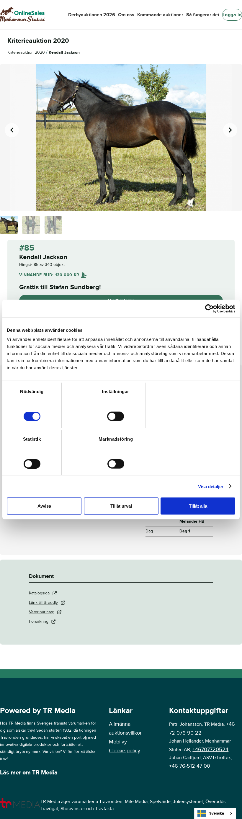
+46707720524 (210, 749)
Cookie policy (124, 751)
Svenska (216, 813)
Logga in (232, 15)
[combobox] (215, 813)
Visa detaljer (210, 486)
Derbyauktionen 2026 (91, 15)
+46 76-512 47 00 (189, 766)
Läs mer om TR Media (29, 772)
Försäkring (38, 621)
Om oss (126, 15)
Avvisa (44, 506)
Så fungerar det (202, 15)
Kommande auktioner (160, 15)
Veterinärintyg (41, 611)
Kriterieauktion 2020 (26, 52)
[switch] (115, 416)
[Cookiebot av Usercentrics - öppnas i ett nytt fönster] (209, 308)
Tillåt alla (198, 506)
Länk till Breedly (43, 602)
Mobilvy (118, 742)
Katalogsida (39, 593)
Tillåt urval (121, 506)
